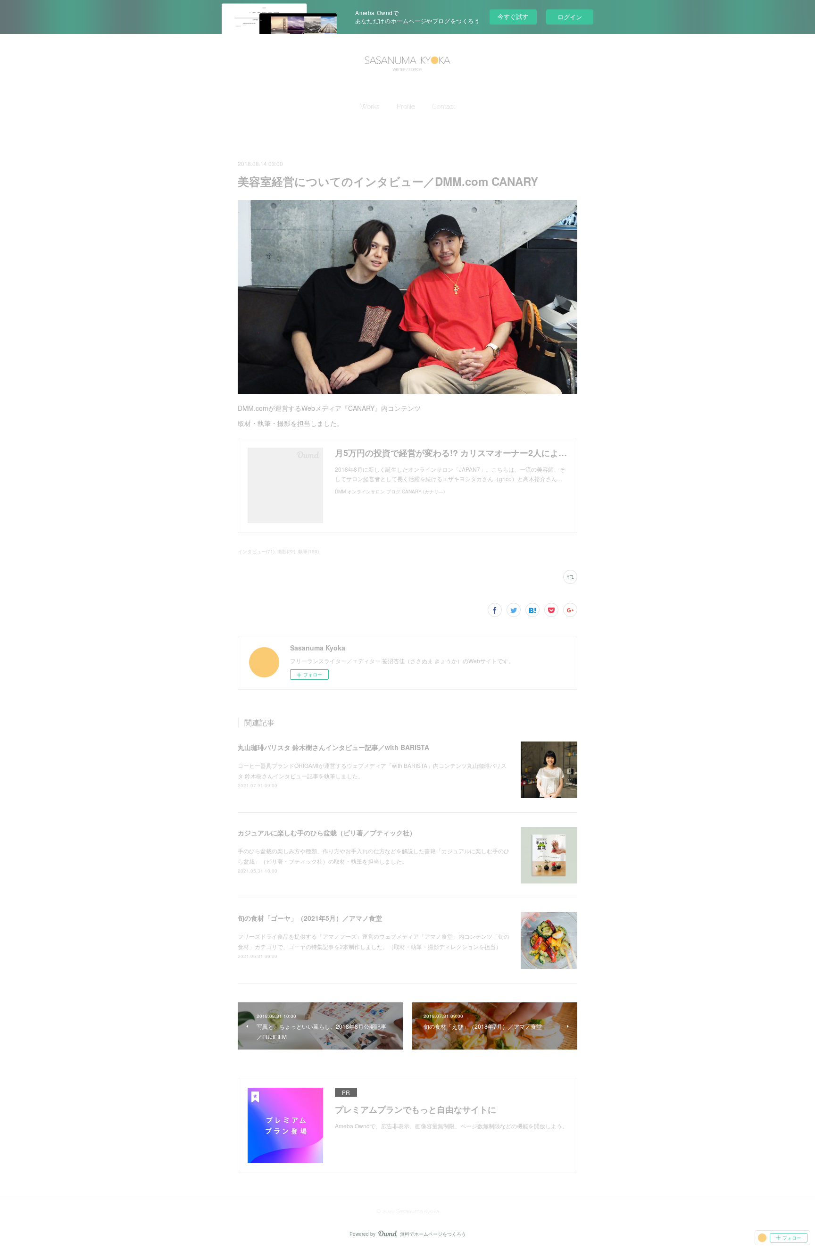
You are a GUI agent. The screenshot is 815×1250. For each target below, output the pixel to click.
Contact (443, 106)
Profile (406, 106)
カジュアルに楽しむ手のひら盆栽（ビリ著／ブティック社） (327, 832)
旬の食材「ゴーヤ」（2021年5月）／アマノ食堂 (310, 918)
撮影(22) (286, 551)
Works (370, 106)
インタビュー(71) (256, 551)
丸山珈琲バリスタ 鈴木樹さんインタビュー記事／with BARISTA (333, 747)
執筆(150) (308, 551)
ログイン (569, 16)
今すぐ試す (513, 16)
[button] (370, 106)
